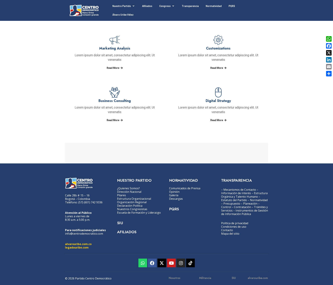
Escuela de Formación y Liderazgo (139, 212)
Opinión (174, 192)
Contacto (227, 230)
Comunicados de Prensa (184, 188)
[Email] (328, 66)
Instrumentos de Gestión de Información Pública (244, 212)
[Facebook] (152, 263)
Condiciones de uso (233, 227)
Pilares (121, 195)
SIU (120, 223)
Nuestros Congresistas (132, 209)
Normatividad (214, 6)
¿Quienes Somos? (128, 188)
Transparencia (190, 6)
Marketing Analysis (114, 48)
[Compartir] (328, 73)
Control (226, 207)
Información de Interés (236, 193)
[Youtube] (171, 263)
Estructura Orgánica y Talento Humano (244, 195)
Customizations (218, 48)
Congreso (165, 6)
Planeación (250, 203)
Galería (173, 195)
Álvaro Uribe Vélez (123, 14)
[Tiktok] (190, 263)
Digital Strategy (218, 100)
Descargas (176, 199)
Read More (113, 68)
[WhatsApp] (328, 38)
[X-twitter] (161, 263)
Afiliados (147, 6)
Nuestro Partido (121, 6)
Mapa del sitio (230, 234)
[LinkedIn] (328, 59)
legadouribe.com (77, 247)
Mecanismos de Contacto (239, 190)
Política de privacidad (234, 223)
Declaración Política (129, 206)
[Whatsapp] (142, 263)
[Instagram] (181, 263)
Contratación (242, 207)
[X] (328, 52)
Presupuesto (231, 203)
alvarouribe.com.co (78, 244)
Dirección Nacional (129, 192)
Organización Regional (132, 202)
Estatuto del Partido (234, 200)
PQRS (232, 6)
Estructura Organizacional (134, 199)
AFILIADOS (126, 232)
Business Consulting (115, 100)
